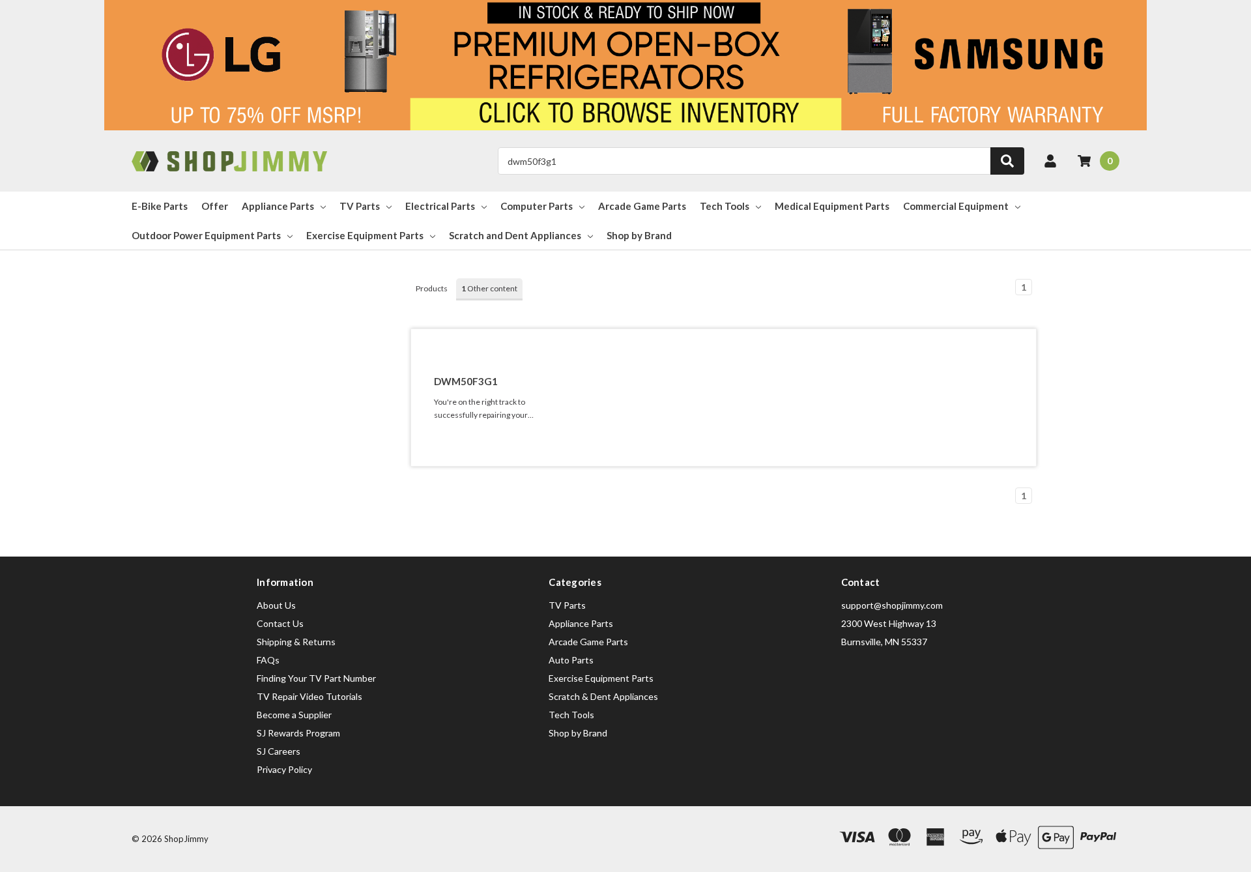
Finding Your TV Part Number (316, 678)
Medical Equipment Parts (832, 206)
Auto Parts (571, 659)
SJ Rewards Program (298, 732)
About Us (276, 605)
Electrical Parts (440, 206)
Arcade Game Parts (642, 206)
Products (432, 288)
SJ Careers (278, 751)
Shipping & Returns (296, 641)
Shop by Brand (639, 235)
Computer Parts (536, 206)
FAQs (268, 659)
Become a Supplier (294, 714)
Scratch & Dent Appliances (603, 696)
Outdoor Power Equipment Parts (206, 235)
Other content (489, 288)
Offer (214, 206)
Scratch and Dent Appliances (515, 235)
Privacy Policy (284, 769)
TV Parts (359, 206)
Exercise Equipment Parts (365, 235)
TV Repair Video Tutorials (309, 696)
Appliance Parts (278, 206)
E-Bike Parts (160, 206)
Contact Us (280, 623)
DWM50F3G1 (466, 381)
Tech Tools (724, 206)
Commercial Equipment (956, 206)
